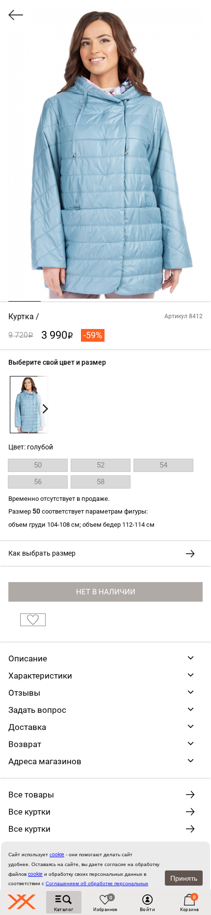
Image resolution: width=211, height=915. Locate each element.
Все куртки (29, 812)
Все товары (31, 794)
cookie (35, 873)
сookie (57, 854)
